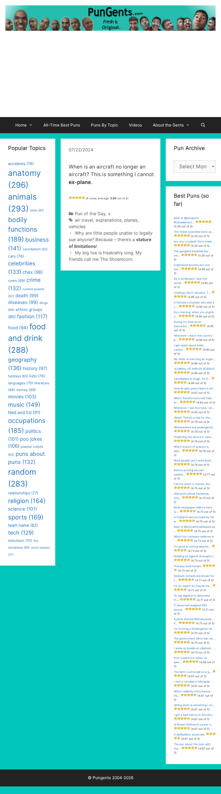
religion (27, 500)
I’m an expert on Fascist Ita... (193, 585)
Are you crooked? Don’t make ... (194, 241)
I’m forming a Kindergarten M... (194, 628)
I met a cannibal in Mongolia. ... (194, 681)
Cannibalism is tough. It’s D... (192, 378)
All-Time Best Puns (61, 125)
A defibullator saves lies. (189, 734)
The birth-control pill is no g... (193, 671)
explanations (109, 220)
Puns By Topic (104, 125)
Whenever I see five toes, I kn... (194, 407)
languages (20, 383)
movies (22, 396)
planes (130, 220)
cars (16, 256)
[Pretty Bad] (73, 197)
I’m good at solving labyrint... (192, 546)
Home (21, 125)
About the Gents (168, 125)
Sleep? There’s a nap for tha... (193, 417)
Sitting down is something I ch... (194, 705)
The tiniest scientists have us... (194, 231)
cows (16, 280)
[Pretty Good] (80, 197)
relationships (23, 493)
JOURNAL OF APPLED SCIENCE (194, 368)
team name (23, 525)
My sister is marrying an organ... (195, 359)
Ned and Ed (24, 412)
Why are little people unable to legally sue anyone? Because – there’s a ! (111, 239)
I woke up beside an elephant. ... (195, 648)
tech (21, 532)
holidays (18, 376)
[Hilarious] (83, 197)
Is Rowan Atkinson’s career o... (193, 724)
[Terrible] (70, 197)
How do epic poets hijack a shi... (194, 388)
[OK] (76, 197)
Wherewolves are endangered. (193, 427)
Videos (135, 125)
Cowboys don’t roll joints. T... (192, 292)
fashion (32, 316)
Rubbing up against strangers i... (194, 556)
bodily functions (22, 229)
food (18, 327)
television (20, 540)
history (35, 368)
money (26, 390)
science (22, 509)
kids (37, 376)
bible (37, 210)
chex (33, 272)
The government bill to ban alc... (195, 638)
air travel (84, 220)
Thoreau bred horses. (188, 566)
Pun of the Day (90, 213)
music (24, 404)
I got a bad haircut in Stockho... (194, 714)
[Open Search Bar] (203, 125)
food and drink (27, 338)
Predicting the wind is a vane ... (194, 437)
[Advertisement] (110, 76)
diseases (23, 302)
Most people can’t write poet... (193, 460)
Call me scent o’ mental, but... (193, 483)
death (27, 295)
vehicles (77, 226)
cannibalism (35, 249)
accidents (21, 163)
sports (25, 517)
